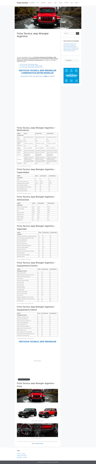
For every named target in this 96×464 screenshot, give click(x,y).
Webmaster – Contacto (22, 457)
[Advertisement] (37, 47)
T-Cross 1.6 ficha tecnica (69, 50)
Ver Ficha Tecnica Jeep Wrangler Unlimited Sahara (31, 65)
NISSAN (76, 2)
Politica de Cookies (21, 453)
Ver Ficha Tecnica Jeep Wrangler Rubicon (29, 64)
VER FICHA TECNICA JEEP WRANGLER (37, 341)
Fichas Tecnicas (22, 3)
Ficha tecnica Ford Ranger (69, 45)
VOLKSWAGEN (32, 2)
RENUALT (50, 2)
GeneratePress (56, 462)
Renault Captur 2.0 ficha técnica (71, 49)
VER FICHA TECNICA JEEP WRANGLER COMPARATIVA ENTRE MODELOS (37, 71)
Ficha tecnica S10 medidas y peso (71, 48)
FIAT (38, 2)
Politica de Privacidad (22, 455)
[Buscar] (77, 33)
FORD (55, 2)
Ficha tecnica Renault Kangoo (70, 46)
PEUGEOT (66, 2)
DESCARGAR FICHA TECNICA (24, 379)
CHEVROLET (43, 2)
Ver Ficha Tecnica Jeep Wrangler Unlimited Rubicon (31, 67)
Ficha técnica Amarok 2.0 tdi (70, 43)
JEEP (72, 2)
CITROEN (60, 2)
